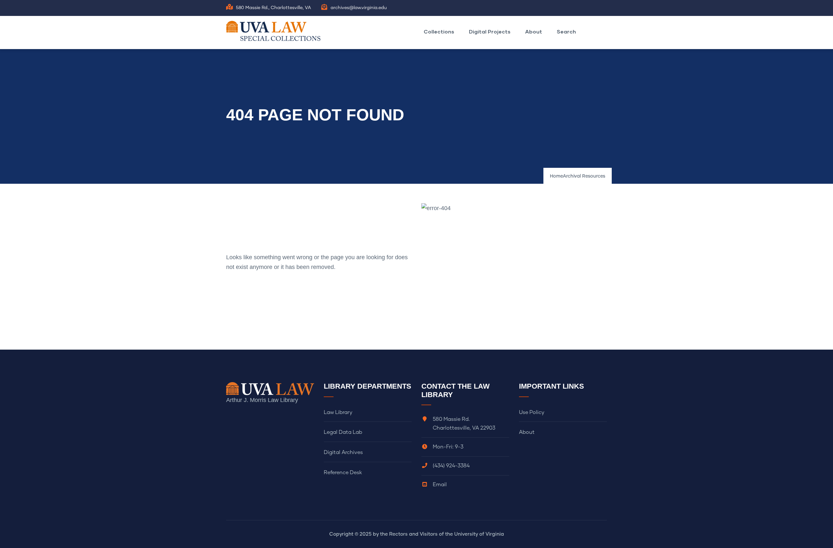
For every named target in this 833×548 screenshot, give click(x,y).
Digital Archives (343, 452)
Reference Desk (343, 472)
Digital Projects (490, 31)
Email (440, 484)
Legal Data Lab (343, 432)
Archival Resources (584, 176)
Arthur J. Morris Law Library (262, 400)
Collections (439, 31)
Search (566, 31)
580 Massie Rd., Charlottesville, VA (273, 8)
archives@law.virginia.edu (359, 8)
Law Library (338, 412)
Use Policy (531, 412)
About (533, 31)
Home (556, 176)
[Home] (275, 31)
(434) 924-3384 (451, 465)
